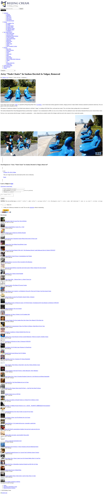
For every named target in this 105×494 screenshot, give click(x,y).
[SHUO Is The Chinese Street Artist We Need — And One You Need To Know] (3, 388)
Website (5, 191)
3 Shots (5, 68)
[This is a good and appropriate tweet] (3, 440)
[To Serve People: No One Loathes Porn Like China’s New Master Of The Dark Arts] (3, 320)
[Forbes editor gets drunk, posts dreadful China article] (3, 435)
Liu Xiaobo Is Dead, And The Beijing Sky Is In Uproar (17, 417)
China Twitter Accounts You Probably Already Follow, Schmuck (19, 297)
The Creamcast (6, 66)
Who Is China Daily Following (13, 59)
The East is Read (10, 20)
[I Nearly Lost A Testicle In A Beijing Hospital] (3, 232)
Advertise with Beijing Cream (10, 486)
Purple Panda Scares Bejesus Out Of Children (15, 353)
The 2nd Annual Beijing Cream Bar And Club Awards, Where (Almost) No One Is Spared (25, 267)
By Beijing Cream (10, 28)
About (4, 485)
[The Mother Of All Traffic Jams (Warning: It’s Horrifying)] (3, 347)
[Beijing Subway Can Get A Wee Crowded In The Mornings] (3, 262)
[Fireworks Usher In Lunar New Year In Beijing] (3, 221)
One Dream (9, 19)
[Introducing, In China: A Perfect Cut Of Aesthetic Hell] (3, 314)
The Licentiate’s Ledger (11, 46)
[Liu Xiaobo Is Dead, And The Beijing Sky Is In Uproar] (3, 417)
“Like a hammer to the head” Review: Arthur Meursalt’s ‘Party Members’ (21, 370)
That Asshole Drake (10, 38)
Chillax (8, 60)
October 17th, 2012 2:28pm (9, 172)
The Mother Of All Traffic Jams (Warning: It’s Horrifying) (18, 347)
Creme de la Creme (7, 65)
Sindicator (8, 39)
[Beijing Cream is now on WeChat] (3, 394)
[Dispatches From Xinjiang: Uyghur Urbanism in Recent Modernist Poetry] (3, 446)
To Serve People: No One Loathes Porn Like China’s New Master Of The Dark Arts (24, 320)
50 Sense (8, 51)
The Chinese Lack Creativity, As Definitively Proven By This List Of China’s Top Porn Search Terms (28, 291)
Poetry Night (9, 57)
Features (5, 47)
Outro (7, 52)
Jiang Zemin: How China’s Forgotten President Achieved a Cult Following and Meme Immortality (27, 376)
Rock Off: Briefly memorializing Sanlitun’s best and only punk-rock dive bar (22, 429)
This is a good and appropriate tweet (13, 440)
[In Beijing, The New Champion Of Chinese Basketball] (3, 359)
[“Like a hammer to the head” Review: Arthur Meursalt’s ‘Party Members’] (3, 370)
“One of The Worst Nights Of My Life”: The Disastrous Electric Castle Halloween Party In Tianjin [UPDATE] (30, 250)
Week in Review (10, 50)
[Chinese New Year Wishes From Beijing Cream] (3, 244)
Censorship (8, 54)
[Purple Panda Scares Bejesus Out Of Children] (3, 353)
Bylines (5, 22)
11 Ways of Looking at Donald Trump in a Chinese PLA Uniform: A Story (22, 399)
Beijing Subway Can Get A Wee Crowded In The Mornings (18, 262)
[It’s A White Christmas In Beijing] (3, 481)
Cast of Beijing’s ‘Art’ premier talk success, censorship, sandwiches (20, 423)
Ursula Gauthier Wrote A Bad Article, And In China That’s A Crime (20, 475)
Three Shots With (10, 33)
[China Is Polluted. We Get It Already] (3, 308)
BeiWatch (8, 15)
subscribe (32, 207)
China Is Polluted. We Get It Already (13, 308)
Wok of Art (8, 18)
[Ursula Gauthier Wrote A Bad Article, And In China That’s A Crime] (3, 475)
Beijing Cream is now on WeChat (12, 394)
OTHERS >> (9, 31)
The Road (8, 56)
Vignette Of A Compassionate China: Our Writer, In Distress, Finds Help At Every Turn (25, 326)
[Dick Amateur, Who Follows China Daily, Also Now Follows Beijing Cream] (3, 364)
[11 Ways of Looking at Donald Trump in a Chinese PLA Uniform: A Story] (3, 399)
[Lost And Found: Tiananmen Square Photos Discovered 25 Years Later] (3, 238)
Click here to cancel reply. (6, 186)
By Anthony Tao (10, 23)
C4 (7, 61)
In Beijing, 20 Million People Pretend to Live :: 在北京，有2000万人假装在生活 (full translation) (27, 405)
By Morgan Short (10, 29)
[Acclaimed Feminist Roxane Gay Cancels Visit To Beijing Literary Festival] (3, 452)
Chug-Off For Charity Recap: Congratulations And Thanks (18, 256)
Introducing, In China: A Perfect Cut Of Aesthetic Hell (17, 314)
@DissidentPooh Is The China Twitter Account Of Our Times (19, 411)
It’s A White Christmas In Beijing (12, 481)
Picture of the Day (10, 63)
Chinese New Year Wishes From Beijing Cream (16, 244)
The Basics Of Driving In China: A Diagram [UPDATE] (18, 341)
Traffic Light (9, 43)
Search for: (3, 8)
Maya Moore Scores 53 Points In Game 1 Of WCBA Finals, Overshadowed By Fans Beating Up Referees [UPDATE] (32, 302)
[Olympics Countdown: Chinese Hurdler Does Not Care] (3, 332)
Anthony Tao (5, 77)
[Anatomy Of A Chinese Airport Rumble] (3, 273)
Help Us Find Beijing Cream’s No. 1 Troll (14, 227)
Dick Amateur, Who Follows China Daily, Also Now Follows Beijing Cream (22, 364)
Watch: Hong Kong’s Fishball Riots (13, 470)
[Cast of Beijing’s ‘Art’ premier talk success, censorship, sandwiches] (3, 423)
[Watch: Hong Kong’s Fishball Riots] (3, 470)
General (8, 14)
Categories (5, 13)
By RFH (8, 24)
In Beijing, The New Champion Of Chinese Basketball (17, 359)
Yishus (7, 45)
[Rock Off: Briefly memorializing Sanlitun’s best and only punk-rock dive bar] (3, 429)
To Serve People (10, 37)
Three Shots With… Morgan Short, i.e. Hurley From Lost (18, 279)
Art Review (9, 64)
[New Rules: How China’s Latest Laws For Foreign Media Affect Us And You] (3, 458)
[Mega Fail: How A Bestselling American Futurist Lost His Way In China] (3, 464)
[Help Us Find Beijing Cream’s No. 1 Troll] (3, 227)
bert (12, 183)
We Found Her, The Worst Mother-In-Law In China (17, 382)
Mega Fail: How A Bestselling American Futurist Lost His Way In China (21, 464)
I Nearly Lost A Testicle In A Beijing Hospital (15, 232)
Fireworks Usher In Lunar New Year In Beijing (15, 221)
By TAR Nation (10, 25)
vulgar (16, 104)
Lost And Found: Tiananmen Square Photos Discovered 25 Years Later (21, 238)
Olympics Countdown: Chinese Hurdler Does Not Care (17, 332)
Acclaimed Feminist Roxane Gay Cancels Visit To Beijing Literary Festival (22, 452)
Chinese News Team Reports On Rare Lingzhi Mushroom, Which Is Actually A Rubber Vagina (26, 336)
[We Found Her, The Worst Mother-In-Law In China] (3, 382)
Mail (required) (6, 190)
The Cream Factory (7, 32)
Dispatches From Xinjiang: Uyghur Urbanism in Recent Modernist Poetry (21, 446)
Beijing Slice (9, 41)
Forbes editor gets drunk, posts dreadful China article (17, 435)
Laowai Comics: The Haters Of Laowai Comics (16, 285)
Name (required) (7, 189)
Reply (4, 177)
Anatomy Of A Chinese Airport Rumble (14, 273)
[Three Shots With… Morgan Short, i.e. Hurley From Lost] (3, 279)
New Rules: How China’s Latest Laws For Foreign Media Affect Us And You (22, 458)
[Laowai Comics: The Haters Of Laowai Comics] (3, 285)
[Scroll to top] (4, 492)
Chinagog (8, 42)
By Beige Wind (9, 27)
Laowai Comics (9, 34)
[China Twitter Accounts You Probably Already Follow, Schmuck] (3, 297)
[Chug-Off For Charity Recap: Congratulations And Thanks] (3, 256)
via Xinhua (39, 104)
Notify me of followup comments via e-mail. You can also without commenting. (23, 207)
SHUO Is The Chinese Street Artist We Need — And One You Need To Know (23, 388)
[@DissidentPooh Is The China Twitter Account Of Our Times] (3, 411)
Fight (7, 55)
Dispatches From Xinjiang (12, 36)
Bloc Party (8, 48)
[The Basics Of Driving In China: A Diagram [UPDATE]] (3, 341)
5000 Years (8, 16)
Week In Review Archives (9, 488)
